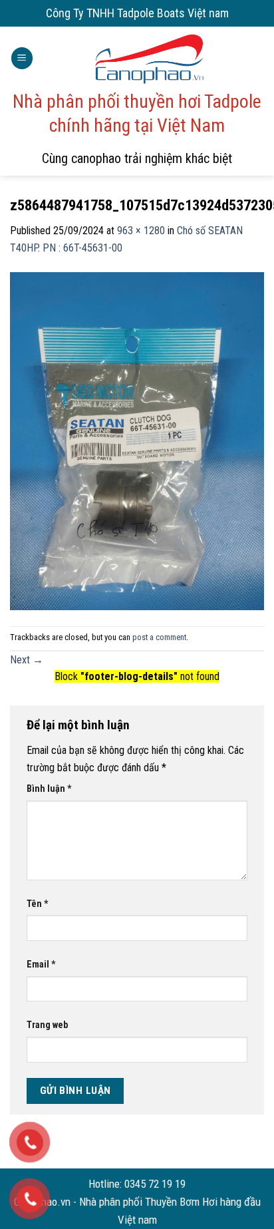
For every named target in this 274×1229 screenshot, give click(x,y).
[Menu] (22, 58)
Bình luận (49, 788)
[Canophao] (148, 58)
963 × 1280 (141, 230)
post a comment (159, 637)
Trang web (47, 1025)
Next (26, 659)
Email (41, 964)
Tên (38, 904)
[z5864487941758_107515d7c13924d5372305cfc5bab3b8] (137, 440)
